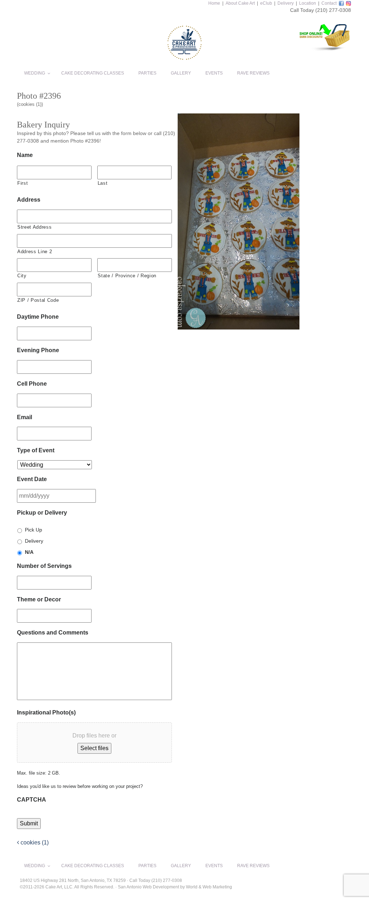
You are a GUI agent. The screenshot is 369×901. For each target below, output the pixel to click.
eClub (266, 3)
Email (24, 417)
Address (28, 200)
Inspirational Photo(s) (46, 712)
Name (25, 155)
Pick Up (33, 530)
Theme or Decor (39, 599)
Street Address (34, 227)
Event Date (32, 479)
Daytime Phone (38, 317)
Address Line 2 (34, 251)
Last (103, 183)
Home (214, 3)
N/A (29, 552)
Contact (329, 3)
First (22, 183)
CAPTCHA (31, 800)
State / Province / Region (127, 275)
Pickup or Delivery (42, 513)
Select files (94, 748)
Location (307, 3)
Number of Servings (44, 566)
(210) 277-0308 (333, 10)
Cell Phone (32, 384)
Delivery (285, 3)
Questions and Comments (52, 632)
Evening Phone (38, 350)
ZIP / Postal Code (38, 300)
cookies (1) (34, 842)
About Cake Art (240, 3)
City (22, 275)
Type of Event (35, 450)
